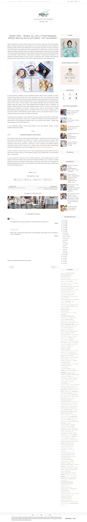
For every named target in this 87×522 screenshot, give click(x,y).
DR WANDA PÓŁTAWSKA (65, 307)
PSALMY (70, 433)
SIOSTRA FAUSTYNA (70, 443)
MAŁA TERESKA (64, 388)
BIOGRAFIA (69, 289)
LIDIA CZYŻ (70, 378)
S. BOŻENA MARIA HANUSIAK (73, 439)
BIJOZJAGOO (63, 289)
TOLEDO (62, 469)
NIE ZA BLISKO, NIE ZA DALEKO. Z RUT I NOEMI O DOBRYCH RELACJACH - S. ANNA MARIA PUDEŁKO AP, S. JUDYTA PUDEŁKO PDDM (73, 198)
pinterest (63, 99)
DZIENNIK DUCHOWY (69, 319)
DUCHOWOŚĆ (64, 314)
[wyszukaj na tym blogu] (79, 1)
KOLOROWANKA (71, 357)
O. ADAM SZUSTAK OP (75, 401)
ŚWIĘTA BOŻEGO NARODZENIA (67, 464)
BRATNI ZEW (76, 299)
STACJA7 (68, 446)
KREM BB (63, 360)
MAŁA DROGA (73, 386)
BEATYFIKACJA (69, 284)
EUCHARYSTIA (74, 326)
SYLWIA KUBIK (70, 448)
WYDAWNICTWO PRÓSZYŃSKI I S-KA (67, 495)
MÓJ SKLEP (46, 1)
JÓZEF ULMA (63, 344)
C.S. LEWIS (62, 301)
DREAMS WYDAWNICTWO (66, 309)
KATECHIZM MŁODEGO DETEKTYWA (67, 350)
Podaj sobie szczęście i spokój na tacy (44, 147)
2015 (64, 259)
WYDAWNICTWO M (73, 488)
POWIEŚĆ (72, 426)
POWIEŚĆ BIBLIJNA (64, 428)
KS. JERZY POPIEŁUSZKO (66, 365)
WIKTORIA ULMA (64, 478)
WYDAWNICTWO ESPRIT (67, 482)
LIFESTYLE (75, 378)
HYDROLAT (66, 339)
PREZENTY (62, 431)
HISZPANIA (70, 337)
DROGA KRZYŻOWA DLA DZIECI (66, 312)
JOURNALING (75, 342)
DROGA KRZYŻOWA (65, 311)
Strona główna (11, 1)
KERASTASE (63, 352)
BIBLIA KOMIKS (71, 288)
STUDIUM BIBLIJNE (64, 448)
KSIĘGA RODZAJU (64, 376)
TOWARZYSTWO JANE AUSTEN (71, 469)
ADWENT (71, 281)
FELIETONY (35, 172)
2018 (64, 256)
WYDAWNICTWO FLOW (64, 485)
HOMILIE (62, 339)
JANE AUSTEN (63, 342)
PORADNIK (72, 424)
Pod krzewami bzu (63, 419)
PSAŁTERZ (75, 433)
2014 (64, 261)
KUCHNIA (69, 376)
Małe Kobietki (70, 388)
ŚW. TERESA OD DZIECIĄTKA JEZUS (68, 456)
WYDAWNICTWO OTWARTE (65, 493)
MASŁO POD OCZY (68, 391)
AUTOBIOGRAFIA (63, 284)
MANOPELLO (71, 389)
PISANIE (68, 416)
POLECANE (63, 423)
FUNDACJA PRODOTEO (75, 334)
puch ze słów (14, 229)
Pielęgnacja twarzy (64, 411)
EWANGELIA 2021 (63, 329)
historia (66, 337)
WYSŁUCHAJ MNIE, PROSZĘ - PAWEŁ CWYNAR (72, 144)
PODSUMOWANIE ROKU (74, 421)
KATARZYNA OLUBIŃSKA (66, 349)
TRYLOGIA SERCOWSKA (66, 471)
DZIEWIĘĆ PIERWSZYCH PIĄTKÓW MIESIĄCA (68, 322)
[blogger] (71, 1)
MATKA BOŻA (75, 391)
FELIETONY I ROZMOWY (66, 334)
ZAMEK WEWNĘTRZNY (73, 503)
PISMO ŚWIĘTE (74, 416)
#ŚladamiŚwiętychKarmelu (66, 276)
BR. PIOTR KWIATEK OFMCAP (67, 299)
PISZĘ (62, 418)
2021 (64, 229)
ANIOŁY (69, 283)
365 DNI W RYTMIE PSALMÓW (66, 278)
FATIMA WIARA (67, 332)
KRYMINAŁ (75, 360)
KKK (66, 352)
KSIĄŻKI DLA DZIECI (71, 373)
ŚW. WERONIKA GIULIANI (65, 461)
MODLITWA (63, 398)
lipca (64, 242)
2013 (64, 263)
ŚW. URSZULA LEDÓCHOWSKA (67, 459)
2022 (64, 227)
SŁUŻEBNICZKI (63, 446)
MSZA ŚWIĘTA (68, 398)
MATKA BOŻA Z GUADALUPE (66, 393)
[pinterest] (73, 1)
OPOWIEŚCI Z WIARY (64, 406)
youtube (76, 99)
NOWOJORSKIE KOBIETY (66, 401)
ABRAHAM (62, 281)
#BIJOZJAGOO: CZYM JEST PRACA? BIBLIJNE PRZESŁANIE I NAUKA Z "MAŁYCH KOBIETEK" (73, 188)
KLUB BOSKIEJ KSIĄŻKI (74, 354)
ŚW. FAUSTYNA (64, 449)
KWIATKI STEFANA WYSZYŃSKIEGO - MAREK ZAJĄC (72, 208)
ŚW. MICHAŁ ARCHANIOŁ (66, 454)
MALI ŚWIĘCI (63, 386)
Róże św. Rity (72, 438)
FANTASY (62, 332)
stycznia (65, 252)
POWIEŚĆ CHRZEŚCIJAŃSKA (73, 428)
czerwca (65, 243)
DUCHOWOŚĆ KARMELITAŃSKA (67, 316)
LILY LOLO (62, 379)
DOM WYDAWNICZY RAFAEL (72, 306)
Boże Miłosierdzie (70, 294)
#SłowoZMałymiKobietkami (66, 274)
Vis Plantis (67, 474)
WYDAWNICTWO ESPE (64, 480)
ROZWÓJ (62, 438)
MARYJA (62, 391)
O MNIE (26, 1)
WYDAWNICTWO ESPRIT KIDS (67, 484)
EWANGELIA (70, 327)
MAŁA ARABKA (68, 386)
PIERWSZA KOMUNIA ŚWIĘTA (67, 413)
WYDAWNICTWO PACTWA (75, 493)
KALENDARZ (68, 344)
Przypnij (48, 179)
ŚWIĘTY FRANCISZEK (70, 466)
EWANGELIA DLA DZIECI (73, 331)
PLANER (76, 418)
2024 (64, 224)
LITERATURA (67, 379)
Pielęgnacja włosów (73, 411)
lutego (64, 250)
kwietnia (65, 247)
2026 (64, 220)
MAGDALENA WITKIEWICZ (65, 384)
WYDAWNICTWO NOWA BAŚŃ (66, 492)
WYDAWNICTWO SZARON (66, 496)
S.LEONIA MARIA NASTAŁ (66, 441)
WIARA (63, 477)
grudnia (64, 233)
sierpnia (64, 240)
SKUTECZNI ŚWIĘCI (65, 444)
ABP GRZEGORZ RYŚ (74, 279)
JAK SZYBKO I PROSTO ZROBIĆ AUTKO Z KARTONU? (73, 128)
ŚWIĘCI (68, 462)
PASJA (62, 409)
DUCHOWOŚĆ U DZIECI (65, 317)
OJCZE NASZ (75, 404)
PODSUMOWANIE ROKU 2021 (39, 207)
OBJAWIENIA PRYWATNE (73, 403)
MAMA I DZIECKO (64, 389)
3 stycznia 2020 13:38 (13, 219)
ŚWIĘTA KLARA (76, 464)
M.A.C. (70, 383)
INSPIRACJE (71, 339)
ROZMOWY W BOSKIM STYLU (66, 436)
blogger (70, 99)
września (65, 238)
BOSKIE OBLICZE (63, 294)
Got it (74, 518)
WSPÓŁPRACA (33, 1)
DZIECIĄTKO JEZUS (72, 317)
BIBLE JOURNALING (65, 286)
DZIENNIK (62, 319)
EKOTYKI (77, 324)
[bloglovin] (75, 1)
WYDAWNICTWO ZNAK (74, 501)
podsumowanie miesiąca (64, 421)
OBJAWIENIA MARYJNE (64, 403)
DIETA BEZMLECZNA (73, 304)
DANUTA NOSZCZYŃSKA (65, 304)
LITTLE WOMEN (71, 381)
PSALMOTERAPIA (64, 433)
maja (64, 245)
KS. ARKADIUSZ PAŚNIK (65, 362)
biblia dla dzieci (76, 286)
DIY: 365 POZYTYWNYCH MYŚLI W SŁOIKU (73, 120)
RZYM (67, 439)
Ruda (11, 218)
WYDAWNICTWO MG (65, 490)
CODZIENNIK (68, 301)
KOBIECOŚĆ (63, 355)
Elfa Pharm (63, 326)
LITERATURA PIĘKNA (64, 381)
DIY (78, 304)
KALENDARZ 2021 (74, 344)
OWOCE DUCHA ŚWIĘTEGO (73, 406)
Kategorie (19, 1)
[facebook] (67, 1)
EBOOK (77, 322)
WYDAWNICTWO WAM (65, 501)
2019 (64, 254)
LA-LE (73, 376)
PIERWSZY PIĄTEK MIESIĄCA (65, 414)
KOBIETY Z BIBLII (64, 357)
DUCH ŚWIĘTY (74, 312)
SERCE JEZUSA (75, 441)
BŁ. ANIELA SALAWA (64, 291)
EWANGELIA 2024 (70, 329)
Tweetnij (29, 179)
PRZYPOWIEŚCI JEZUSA (69, 431)
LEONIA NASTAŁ (64, 378)
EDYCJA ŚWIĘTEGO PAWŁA (68, 324)
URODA (63, 474)
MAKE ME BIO (72, 384)
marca (64, 249)
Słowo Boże (71, 444)
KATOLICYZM (76, 350)
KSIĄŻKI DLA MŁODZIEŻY (66, 374)
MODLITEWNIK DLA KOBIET (73, 396)
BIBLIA (71, 286)
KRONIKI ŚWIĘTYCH (68, 360)
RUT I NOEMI (63, 439)
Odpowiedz (56, 223)
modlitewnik (66, 396)
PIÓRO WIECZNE (63, 416)
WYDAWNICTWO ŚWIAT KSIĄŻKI (66, 498)
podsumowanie (74, 419)
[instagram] (69, 1)
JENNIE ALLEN (69, 342)
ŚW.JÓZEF (72, 461)
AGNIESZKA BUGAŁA (64, 283)
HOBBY (74, 337)
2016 (64, 258)
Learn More (68, 518)
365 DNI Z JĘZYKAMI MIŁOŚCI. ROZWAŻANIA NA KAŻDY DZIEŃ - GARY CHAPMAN (73, 168)
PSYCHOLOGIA (64, 434)
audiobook (76, 283)
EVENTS (66, 327)
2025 (64, 222)
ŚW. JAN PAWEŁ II (63, 451)
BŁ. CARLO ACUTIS (71, 291)
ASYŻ (72, 283)
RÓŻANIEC (67, 438)
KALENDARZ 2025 (64, 347)
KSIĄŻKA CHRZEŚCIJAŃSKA (71, 370)
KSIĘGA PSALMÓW (75, 374)
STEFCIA (72, 446)
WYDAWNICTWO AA (72, 478)
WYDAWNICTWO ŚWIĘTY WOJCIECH (67, 500)
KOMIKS (76, 357)
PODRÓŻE (69, 419)
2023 (64, 225)
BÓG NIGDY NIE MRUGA (73, 296)
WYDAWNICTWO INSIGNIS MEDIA (66, 487)
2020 (64, 231)
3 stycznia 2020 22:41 (13, 230)
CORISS (72, 301)
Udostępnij (19, 179)
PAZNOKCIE (76, 409)
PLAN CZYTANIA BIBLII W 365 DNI (68, 418)
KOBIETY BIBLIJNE (70, 355)
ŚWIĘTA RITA (63, 466)
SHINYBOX (63, 443)
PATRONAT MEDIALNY (68, 409)
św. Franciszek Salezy (71, 449)
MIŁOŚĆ (62, 396)
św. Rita (72, 454)
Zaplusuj (38, 179)
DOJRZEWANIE (63, 306)
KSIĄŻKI (63, 373)
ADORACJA (67, 281)
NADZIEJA (73, 398)
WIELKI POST (74, 477)
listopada (65, 234)
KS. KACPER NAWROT (64, 367)
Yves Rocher (66, 503)
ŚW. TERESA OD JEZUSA (66, 457)
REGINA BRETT (74, 434)
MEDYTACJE (75, 393)
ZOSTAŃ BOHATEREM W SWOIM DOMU (52, 206)
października (66, 236)
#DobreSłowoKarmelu (70, 273)
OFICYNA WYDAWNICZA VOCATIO (66, 404)
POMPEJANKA (68, 423)
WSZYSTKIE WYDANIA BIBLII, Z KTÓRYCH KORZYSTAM (73, 112)
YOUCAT (62, 503)
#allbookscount (63, 273)
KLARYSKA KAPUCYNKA (71, 352)
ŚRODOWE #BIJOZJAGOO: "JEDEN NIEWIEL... (26, 206)
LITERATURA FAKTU (73, 379)
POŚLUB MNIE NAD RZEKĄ (65, 426)
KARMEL (69, 347)
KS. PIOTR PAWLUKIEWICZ (66, 368)
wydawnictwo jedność (65, 488)
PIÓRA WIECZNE (74, 414)
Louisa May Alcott (64, 383)
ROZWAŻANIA (74, 436)
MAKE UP (77, 384)
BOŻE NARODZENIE (65, 296)
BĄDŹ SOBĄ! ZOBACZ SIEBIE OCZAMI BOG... (14, 206)
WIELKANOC (68, 477)
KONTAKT (40, 1)
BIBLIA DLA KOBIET (64, 288)
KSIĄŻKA (63, 370)
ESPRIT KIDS (68, 326)
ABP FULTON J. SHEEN (65, 279)
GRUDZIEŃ (62, 337)
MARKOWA (76, 389)
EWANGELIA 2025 (64, 331)
